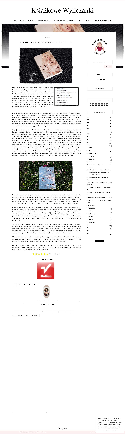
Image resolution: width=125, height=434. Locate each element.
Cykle (88, 20)
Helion (62, 311)
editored (48, 311)
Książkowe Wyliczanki (62, 10)
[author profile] (46, 293)
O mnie (30, 20)
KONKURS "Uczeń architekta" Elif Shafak (99, 169)
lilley (68, 311)
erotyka (55, 311)
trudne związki (34, 315)
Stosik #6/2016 (91, 205)
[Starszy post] (80, 413)
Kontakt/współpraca (43, 20)
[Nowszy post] (12, 413)
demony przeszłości (37, 311)
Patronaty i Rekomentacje (64, 20)
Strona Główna (20, 20)
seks (73, 311)
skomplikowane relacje (20, 315)
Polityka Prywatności (102, 20)
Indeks (80, 20)
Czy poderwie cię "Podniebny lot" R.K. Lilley (99, 197)
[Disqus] (46, 341)
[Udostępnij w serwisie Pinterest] (34, 284)
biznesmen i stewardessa (22, 311)
